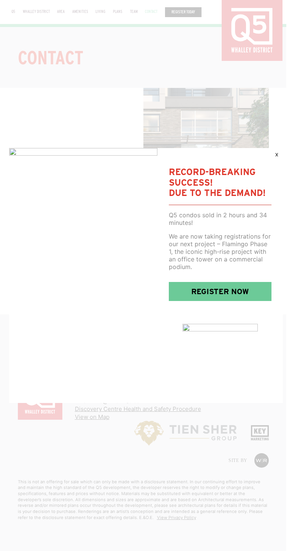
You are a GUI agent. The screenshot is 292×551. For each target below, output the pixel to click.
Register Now (220, 291)
